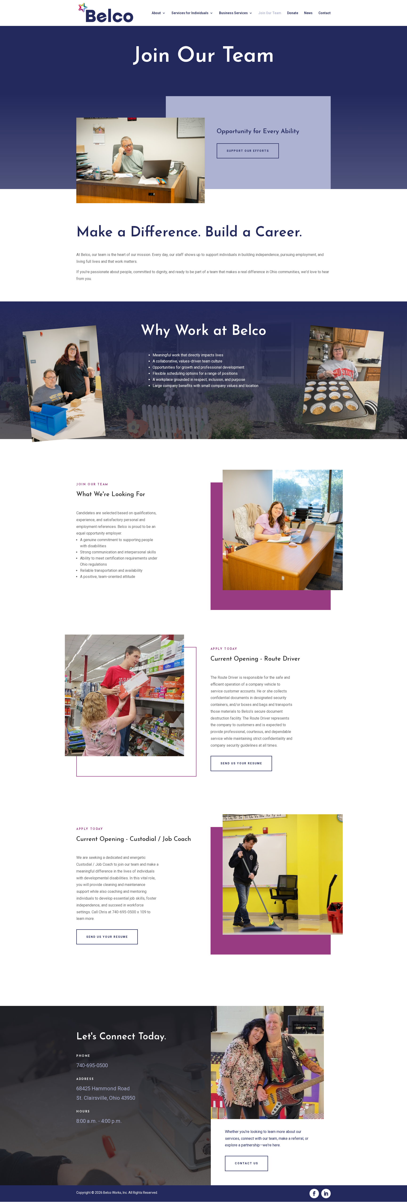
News (308, 13)
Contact (324, 13)
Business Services (233, 13)
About (156, 13)
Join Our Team (269, 13)
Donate (292, 13)
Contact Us (246, 1163)
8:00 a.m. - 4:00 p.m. (99, 1121)
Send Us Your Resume (241, 763)
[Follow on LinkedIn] (326, 1193)
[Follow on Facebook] (314, 1193)
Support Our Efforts (248, 150)
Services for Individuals (189, 13)
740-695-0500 (92, 1065)
